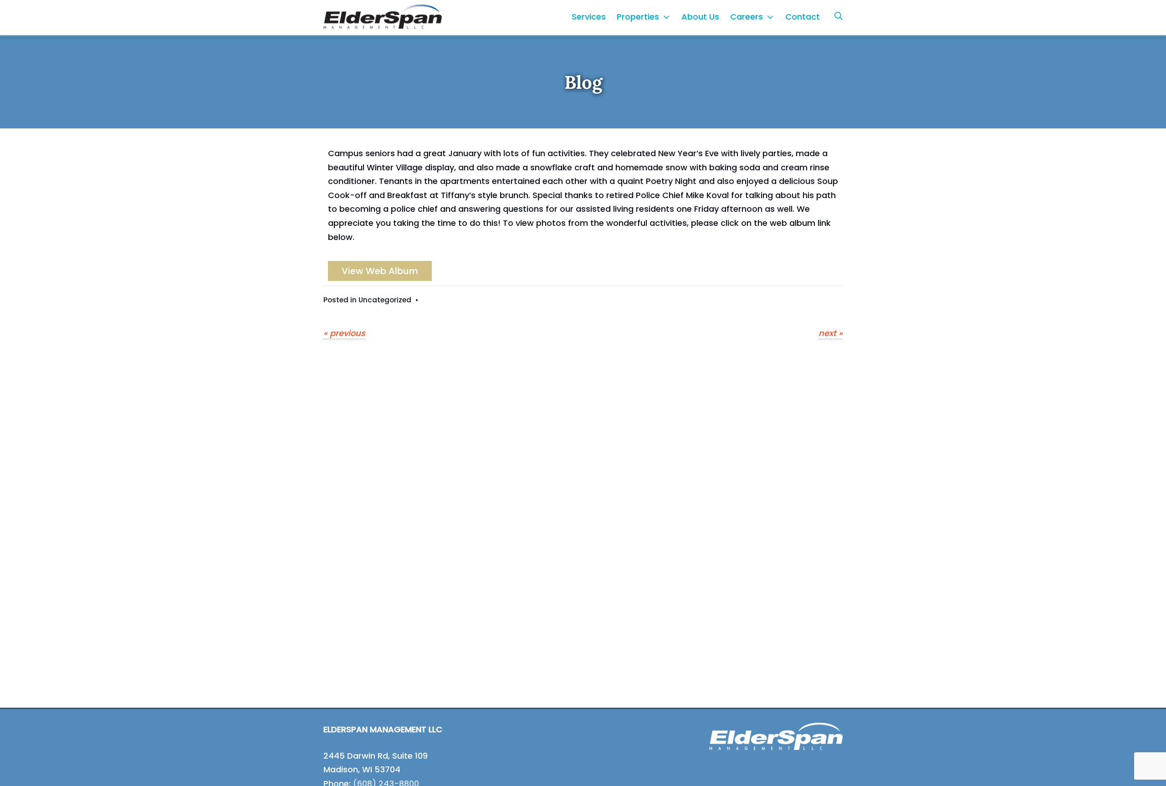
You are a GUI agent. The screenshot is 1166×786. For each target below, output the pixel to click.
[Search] (838, 16)
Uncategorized (384, 300)
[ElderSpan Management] (382, 17)
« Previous (344, 333)
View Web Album (380, 271)
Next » (830, 333)
